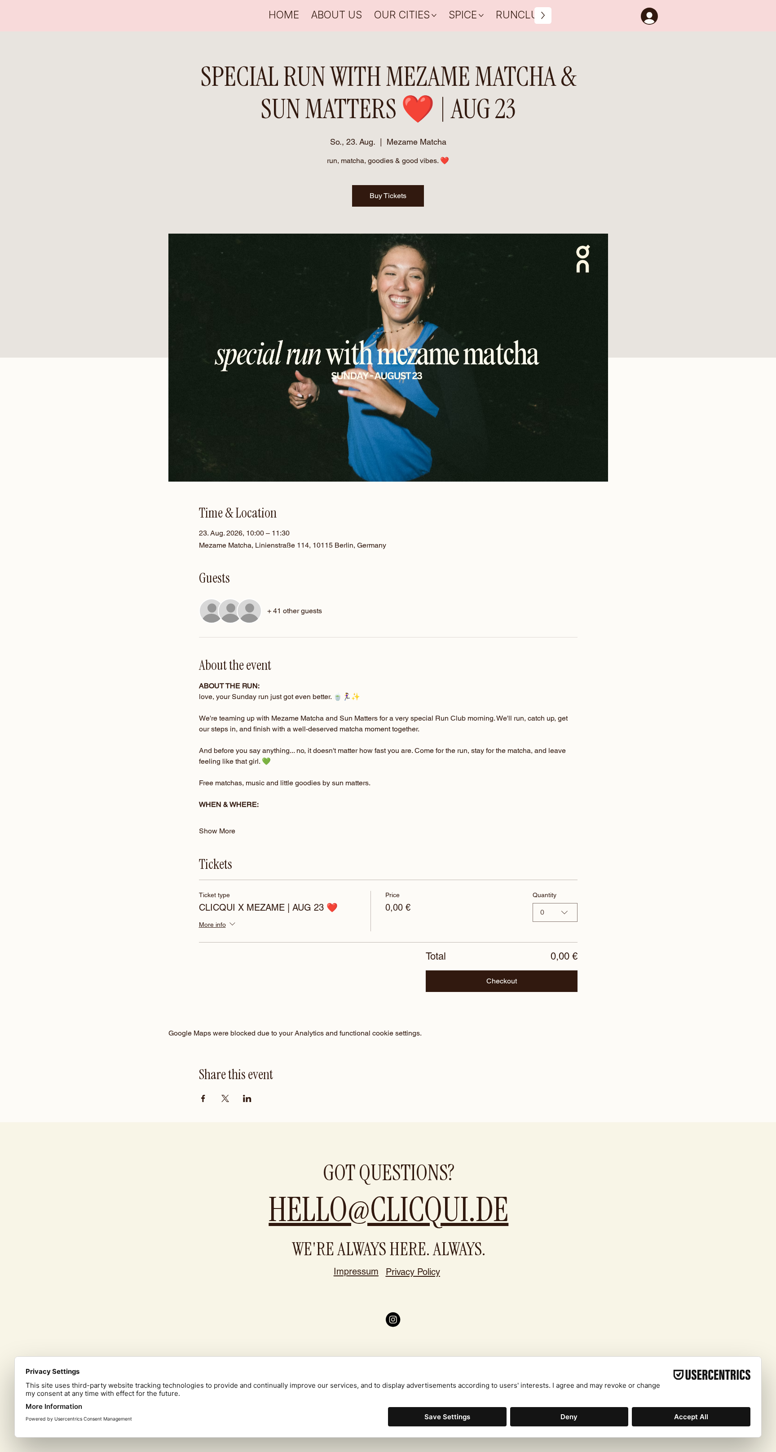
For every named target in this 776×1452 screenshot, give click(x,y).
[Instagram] (393, 1319)
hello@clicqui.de (388, 1209)
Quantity (544, 895)
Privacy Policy (413, 1271)
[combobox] (555, 912)
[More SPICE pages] (481, 15)
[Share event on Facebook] (203, 1098)
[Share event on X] (225, 1098)
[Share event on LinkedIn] (247, 1098)
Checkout (501, 981)
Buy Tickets (388, 195)
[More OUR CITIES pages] (434, 15)
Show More (217, 831)
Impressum (356, 1271)
